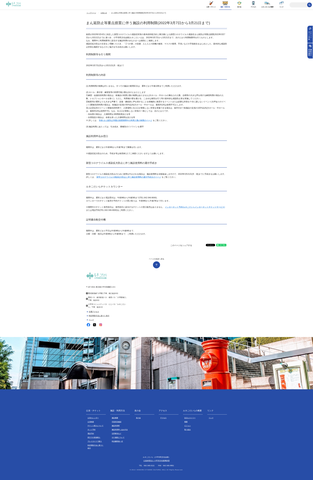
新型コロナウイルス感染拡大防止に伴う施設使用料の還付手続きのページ (128, 177)
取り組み (187, 430)
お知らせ (104, 13)
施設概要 (115, 418)
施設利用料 (116, 426)
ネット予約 (91, 430)
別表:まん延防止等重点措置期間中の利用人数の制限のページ (125, 120)
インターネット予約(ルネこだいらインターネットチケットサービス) (195, 207)
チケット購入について (95, 426)
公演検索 (91, 422)
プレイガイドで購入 (95, 441)
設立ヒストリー (190, 418)
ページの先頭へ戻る (156, 259)
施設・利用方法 (225, 7)
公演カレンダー (93, 418)
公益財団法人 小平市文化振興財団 (156, 461)
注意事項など (116, 433)
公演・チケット (211, 7)
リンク (281, 7)
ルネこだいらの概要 (267, 7)
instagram (100, 325)
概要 (186, 422)
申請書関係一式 (117, 441)
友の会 (239, 7)
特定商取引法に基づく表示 (99, 316)
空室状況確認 (116, 422)
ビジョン (187, 426)
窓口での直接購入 (94, 437)
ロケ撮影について (118, 437)
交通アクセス (94, 312)
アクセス (253, 7)
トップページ (91, 13)
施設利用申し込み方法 (120, 430)
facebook (88, 325)
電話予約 (91, 433)
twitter (94, 325)
